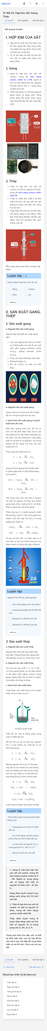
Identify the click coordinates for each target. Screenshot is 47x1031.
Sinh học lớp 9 (13, 1005)
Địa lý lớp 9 (12, 1014)
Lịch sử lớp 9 (12, 1009)
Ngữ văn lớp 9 (13, 987)
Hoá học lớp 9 (13, 1000)
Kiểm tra (13, 302)
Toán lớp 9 (11, 982)
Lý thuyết (9, 20)
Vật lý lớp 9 (12, 996)
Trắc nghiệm (22, 20)
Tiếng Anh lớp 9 (14, 991)
